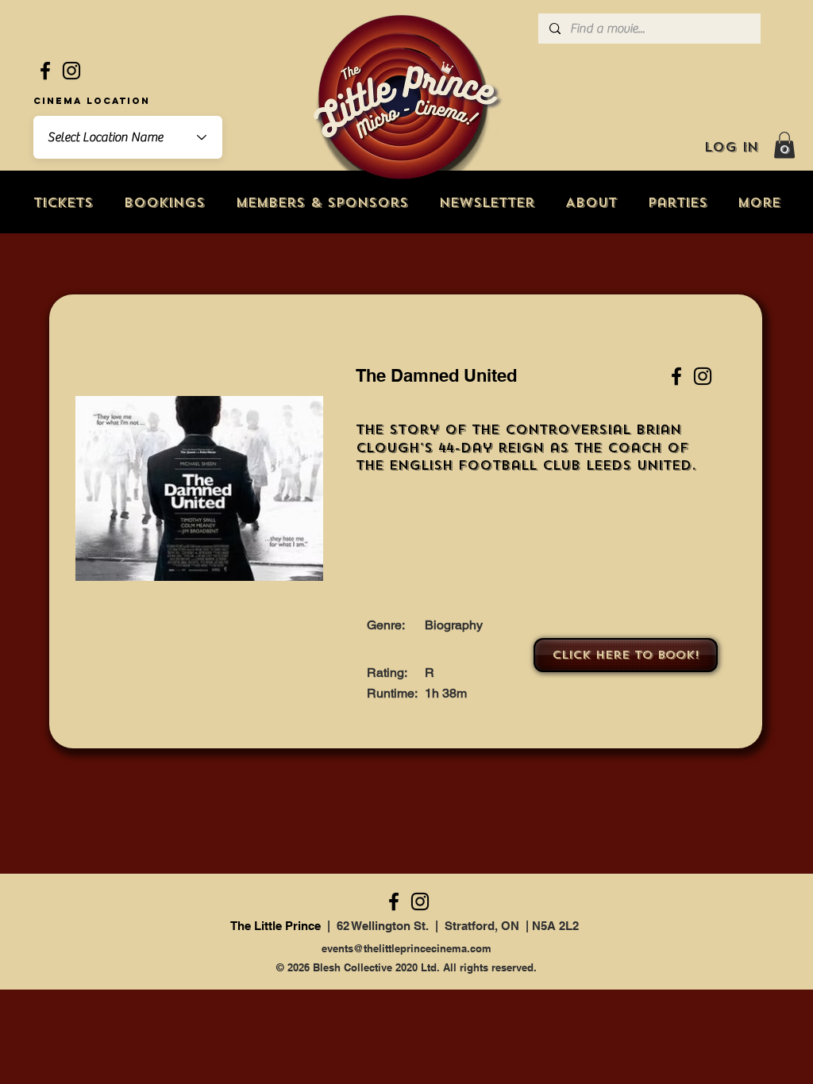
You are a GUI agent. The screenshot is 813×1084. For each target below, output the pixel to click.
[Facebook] (45, 71)
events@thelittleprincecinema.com (406, 948)
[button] (784, 145)
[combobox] (127, 137)
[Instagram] (71, 71)
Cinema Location (91, 101)
